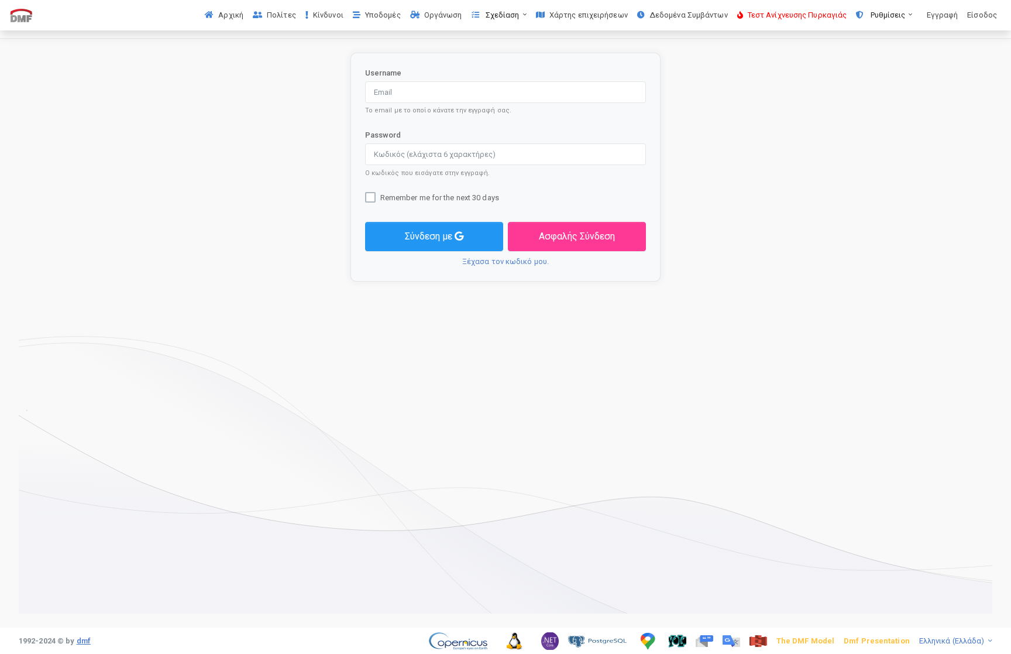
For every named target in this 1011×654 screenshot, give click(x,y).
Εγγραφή (942, 15)
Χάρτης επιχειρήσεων (588, 15)
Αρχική (230, 15)
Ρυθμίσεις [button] (887, 15)
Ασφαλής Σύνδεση (577, 236)
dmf (84, 640)
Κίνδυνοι (328, 15)
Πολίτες (281, 15)
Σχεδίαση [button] (502, 15)
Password (383, 135)
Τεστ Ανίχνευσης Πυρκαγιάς (797, 15)
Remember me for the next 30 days (439, 197)
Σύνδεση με (430, 236)
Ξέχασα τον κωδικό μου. (505, 261)
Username (383, 73)
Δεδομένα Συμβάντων (688, 15)
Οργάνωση (443, 15)
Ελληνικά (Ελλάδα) (952, 640)
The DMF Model (805, 640)
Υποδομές (383, 15)
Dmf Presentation (877, 640)
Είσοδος (982, 15)
